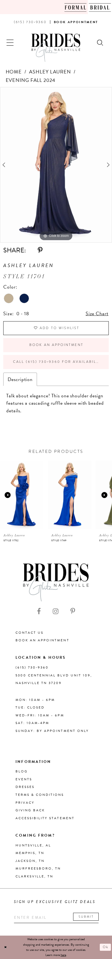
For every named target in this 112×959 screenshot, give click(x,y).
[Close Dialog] (5, 947)
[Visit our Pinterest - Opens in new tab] (72, 611)
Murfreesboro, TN (38, 868)
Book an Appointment (56, 344)
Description (20, 379)
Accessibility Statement (44, 818)
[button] (10, 42)
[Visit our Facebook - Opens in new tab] (39, 611)
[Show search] (100, 42)
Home (14, 71)
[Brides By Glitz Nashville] (56, 48)
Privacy (25, 802)
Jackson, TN (30, 860)
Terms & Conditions (39, 794)
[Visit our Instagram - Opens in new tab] (55, 611)
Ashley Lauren (50, 71)
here (63, 954)
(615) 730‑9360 (32, 667)
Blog (21, 771)
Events (23, 779)
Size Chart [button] (97, 313)
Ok (105, 947)
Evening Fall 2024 (30, 80)
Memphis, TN (29, 852)
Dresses (25, 786)
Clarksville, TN (34, 876)
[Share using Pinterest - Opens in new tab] (40, 250)
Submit (86, 916)
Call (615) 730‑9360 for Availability (58, 361)
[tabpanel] (56, 164)
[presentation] (21, 495)
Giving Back (30, 810)
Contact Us (29, 632)
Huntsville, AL (33, 845)
